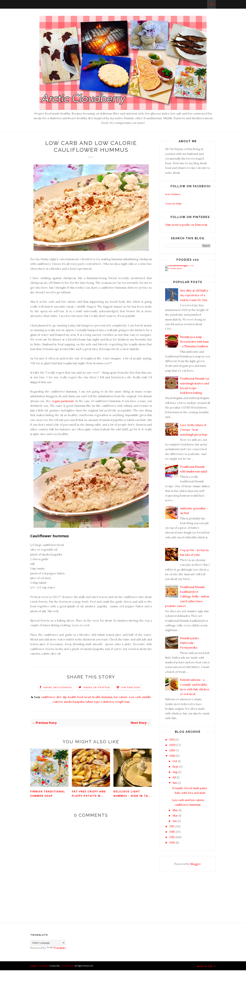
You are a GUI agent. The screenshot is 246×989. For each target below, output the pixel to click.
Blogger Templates (39, 965)
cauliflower (48, 697)
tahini (89, 701)
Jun (175, 782)
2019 (172, 750)
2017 (172, 826)
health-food (75, 697)
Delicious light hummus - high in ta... (132, 794)
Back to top (205, 966)
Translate (60, 948)
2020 (172, 745)
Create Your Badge (173, 204)
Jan (175, 821)
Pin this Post (131, 687)
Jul (174, 777)
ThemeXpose (67, 965)
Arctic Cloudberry (172, 194)
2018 (172, 755)
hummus (107, 697)
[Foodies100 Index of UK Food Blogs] (180, 265)
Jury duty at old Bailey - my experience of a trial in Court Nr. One (195, 295)
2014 (172, 842)
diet (58, 697)
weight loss (122, 701)
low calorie (121, 697)
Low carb (135, 697)
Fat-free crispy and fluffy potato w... (89, 794)
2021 (172, 739)
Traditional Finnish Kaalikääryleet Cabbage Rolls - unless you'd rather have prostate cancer (187, 596)
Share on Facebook (58, 687)
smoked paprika (74, 701)
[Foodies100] (173, 268)
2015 (172, 837)
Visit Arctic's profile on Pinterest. (186, 224)
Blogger (195, 864)
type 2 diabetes (104, 701)
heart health (92, 697)
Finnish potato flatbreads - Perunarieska (189, 642)
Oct (175, 761)
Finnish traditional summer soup (47, 794)
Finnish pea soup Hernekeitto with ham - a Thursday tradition (194, 341)
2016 (172, 831)
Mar (175, 815)
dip (65, 697)
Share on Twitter (97, 687)
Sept (175, 766)
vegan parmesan (63, 401)
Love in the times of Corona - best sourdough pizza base (194, 429)
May (175, 810)
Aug (175, 772)
